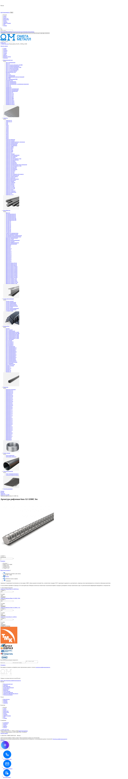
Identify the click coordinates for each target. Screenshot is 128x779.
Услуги (4, 17)
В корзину (3, 561)
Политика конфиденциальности (13, 680)
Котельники (3, 31)
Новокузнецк (12, 31)
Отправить (3, 665)
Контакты (5, 57)
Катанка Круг (6, 688)
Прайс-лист (5, 18)
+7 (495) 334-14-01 (5, 43)
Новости (5, 55)
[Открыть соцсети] (5, 745)
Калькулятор (6, 19)
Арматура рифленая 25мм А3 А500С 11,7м (10, 607)
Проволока (5, 690)
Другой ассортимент (8, 694)
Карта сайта (3, 680)
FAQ (4, 24)
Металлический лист (8, 684)
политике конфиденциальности (43, 667)
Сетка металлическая (8, 692)
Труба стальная (6, 691)
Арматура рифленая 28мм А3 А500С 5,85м (10, 598)
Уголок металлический (8, 687)
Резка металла (6, 699)
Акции (4, 16)
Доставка (5, 22)
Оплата (5, 20)
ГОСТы (5, 51)
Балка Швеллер (6, 686)
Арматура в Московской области (10, 693)
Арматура (5, 685)
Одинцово (18, 31)
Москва (7, 31)
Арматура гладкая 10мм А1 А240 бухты (10, 589)
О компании (6, 722)
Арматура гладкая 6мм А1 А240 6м (9, 616)
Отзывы (5, 25)
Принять (2, 740)
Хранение (5, 702)
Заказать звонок (4, 733)
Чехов (33, 31)
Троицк (30, 31)
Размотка (5, 700)
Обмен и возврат (7, 23)
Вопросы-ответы (7, 56)
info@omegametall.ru (5, 12)
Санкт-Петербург (24, 31)
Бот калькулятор (7, 777)
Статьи (4, 48)
